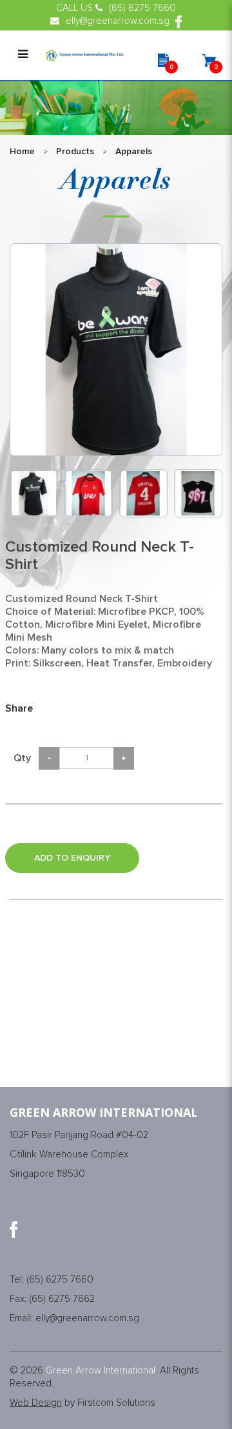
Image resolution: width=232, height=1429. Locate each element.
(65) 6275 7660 (59, 1279)
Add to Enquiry (72, 858)
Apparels (133, 151)
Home (22, 151)
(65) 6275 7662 (62, 1299)
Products (75, 151)
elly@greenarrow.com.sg (87, 1318)
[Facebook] (13, 1229)
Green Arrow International (100, 1370)
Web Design (36, 1403)
